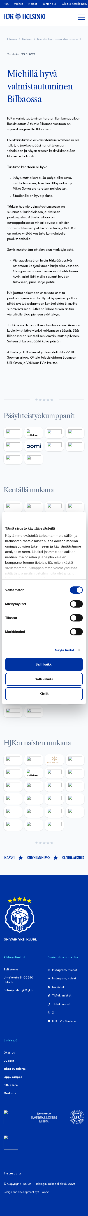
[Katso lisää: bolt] (54, 445)
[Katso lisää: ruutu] (13, 445)
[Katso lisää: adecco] (13, 773)
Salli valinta (44, 679)
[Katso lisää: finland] (33, 799)
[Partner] (11, 1117)
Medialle (10, 1093)
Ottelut (9, 1052)
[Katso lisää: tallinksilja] (75, 445)
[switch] (76, 604)
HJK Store (11, 1085)
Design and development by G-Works (26, 1192)
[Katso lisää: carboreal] (33, 507)
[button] (81, 17)
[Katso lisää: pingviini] (54, 507)
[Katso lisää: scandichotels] (54, 825)
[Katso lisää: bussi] (75, 812)
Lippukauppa (13, 1077)
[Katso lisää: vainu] (54, 773)
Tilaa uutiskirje (15, 1068)
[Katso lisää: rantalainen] (33, 760)
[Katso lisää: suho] (33, 825)
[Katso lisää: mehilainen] (33, 458)
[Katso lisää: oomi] (33, 445)
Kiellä (44, 694)
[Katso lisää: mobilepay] (13, 507)
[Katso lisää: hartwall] (54, 432)
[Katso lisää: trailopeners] (75, 507)
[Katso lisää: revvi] (13, 432)
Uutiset (27, 39)
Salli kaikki (43, 664)
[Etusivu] (24, 16)
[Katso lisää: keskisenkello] (54, 760)
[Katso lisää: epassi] (75, 786)
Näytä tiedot (64, 650)
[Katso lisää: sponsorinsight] (33, 711)
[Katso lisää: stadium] (13, 458)
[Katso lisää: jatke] (13, 799)
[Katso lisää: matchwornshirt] (13, 825)
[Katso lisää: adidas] (33, 432)
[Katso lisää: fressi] (33, 786)
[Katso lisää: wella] (54, 786)
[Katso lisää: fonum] (75, 773)
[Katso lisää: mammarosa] (13, 711)
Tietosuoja (12, 1173)
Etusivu (12, 39)
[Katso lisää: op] (75, 432)
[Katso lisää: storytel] (13, 786)
